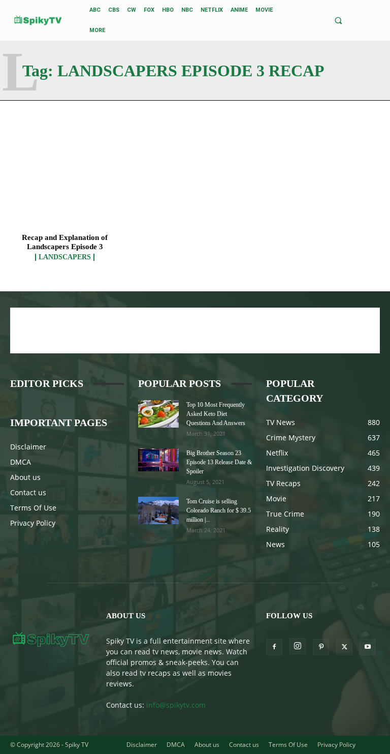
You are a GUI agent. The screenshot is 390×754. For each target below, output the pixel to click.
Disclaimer (28, 446)
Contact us (28, 492)
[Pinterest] (321, 647)
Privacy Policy (32, 523)
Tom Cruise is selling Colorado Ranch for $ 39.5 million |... (218, 510)
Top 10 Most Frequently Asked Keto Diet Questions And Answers (215, 414)
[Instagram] (297, 646)
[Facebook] (274, 647)
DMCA (20, 462)
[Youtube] (368, 647)
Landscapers (65, 257)
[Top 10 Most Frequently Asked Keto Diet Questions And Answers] (158, 413)
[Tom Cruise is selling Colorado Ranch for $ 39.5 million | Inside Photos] (158, 510)
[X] (344, 647)
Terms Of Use (33, 507)
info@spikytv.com (176, 705)
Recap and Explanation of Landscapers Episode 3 (65, 242)
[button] (338, 20)
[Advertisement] (195, 330)
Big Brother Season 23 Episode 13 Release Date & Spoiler (219, 462)
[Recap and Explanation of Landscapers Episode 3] (65, 190)
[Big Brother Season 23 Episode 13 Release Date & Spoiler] (158, 459)
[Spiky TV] (38, 20)
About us (25, 477)
